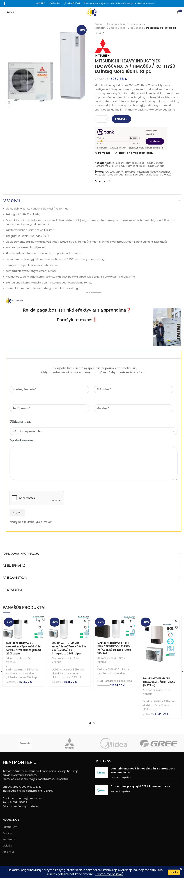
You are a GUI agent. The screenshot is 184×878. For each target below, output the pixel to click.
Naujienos (9, 839)
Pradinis (7, 833)
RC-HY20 (165, 174)
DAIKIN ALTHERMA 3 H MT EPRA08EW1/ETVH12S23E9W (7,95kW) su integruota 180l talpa (114, 648)
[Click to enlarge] (9, 102)
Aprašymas (11, 200)
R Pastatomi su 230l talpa (23, 677)
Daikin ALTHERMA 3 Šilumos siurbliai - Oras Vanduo (22, 671)
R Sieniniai (150, 709)
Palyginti (104, 153)
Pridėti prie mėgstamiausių (135, 153)
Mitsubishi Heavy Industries (154, 171)
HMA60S (130, 171)
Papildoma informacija (21, 553)
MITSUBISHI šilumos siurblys (141, 174)
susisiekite (140, 3)
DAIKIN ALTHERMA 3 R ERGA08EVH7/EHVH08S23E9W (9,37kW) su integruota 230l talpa (69, 648)
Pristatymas (12, 589)
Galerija (7, 845)
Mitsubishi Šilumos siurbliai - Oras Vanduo (119, 28)
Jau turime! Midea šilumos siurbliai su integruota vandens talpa (143, 770)
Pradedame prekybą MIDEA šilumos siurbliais (140, 786)
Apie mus (8, 852)
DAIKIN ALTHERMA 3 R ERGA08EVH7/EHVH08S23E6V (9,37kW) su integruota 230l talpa (23, 648)
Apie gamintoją (15, 577)
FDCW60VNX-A (114, 171)
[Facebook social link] (4, 3)
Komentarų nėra (121, 777)
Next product (103, 33)
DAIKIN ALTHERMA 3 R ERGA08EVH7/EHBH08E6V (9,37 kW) (159, 682)
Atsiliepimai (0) (14, 565)
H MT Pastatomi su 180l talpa (114, 681)
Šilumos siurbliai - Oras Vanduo (125, 24)
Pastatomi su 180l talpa (161, 28)
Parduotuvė (10, 827)
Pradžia (99, 24)
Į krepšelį (121, 119)
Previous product (96, 33)
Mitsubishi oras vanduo (109, 174)
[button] (40, 621)
